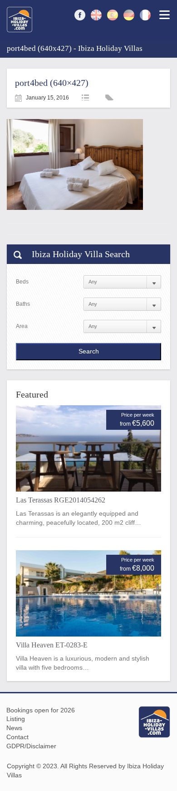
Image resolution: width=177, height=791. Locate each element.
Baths (23, 304)
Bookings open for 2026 (40, 710)
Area (22, 326)
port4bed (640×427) (51, 83)
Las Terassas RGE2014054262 (60, 500)
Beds (22, 282)
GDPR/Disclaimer (31, 746)
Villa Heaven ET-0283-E (52, 645)
